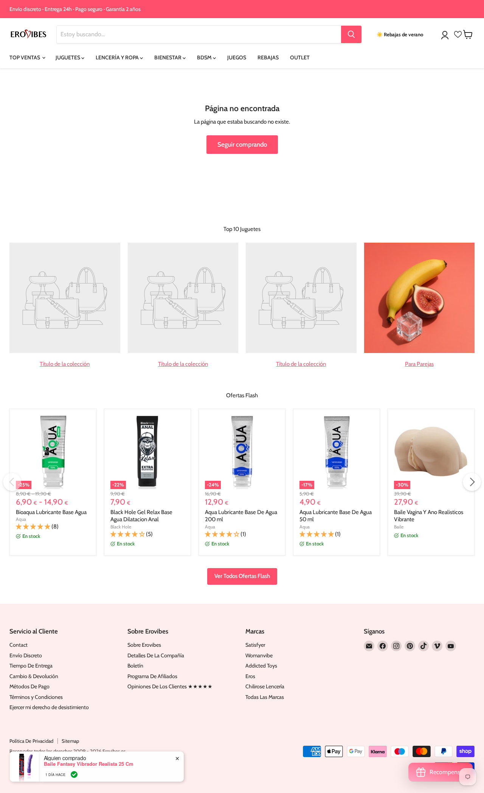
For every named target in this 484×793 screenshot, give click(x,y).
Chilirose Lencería (264, 686)
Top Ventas (25, 57)
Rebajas (268, 57)
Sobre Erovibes (144, 644)
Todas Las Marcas (264, 697)
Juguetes (68, 57)
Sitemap (70, 741)
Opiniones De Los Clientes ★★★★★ (170, 686)
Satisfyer (255, 644)
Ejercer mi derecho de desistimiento (49, 707)
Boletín (135, 665)
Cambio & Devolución (33, 676)
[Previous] (12, 482)
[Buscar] (351, 34)
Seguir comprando (242, 144)
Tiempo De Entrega (31, 665)
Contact (18, 644)
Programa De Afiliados (152, 676)
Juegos (236, 57)
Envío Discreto (25, 655)
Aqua (21, 519)
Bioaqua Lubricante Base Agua (51, 512)
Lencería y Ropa (118, 57)
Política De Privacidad (31, 741)
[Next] (472, 482)
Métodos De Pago (29, 686)
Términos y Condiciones (36, 697)
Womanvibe (259, 655)
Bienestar (168, 57)
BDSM (205, 57)
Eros (250, 676)
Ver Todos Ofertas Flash (242, 576)
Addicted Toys (261, 665)
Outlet (300, 57)
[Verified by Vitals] (74, 774)
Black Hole (120, 527)
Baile (398, 527)
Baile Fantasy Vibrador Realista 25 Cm (88, 764)
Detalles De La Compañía (155, 655)
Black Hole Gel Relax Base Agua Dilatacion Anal (141, 516)
